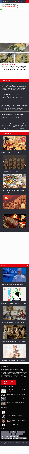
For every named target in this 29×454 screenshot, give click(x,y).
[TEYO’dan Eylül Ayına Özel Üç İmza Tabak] (3, 395)
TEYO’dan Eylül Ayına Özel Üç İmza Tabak (16, 394)
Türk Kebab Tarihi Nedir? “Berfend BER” (10, 230)
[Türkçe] (15, 1)
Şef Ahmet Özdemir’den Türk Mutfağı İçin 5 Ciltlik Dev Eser (14, 105)
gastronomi (4, 431)
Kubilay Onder (13, 431)
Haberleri (6, 133)
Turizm (13, 434)
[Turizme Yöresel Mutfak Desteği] (3, 425)
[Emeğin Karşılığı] (3, 412)
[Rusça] (21, 1)
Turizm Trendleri (5, 436)
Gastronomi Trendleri (14, 436)
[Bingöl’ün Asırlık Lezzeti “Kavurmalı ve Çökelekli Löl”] (3, 399)
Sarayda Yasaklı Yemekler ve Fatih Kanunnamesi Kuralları (14, 341)
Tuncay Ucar (20, 431)
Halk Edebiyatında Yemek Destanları (9, 171)
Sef (10, 434)
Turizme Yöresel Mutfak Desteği (13, 424)
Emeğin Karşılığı (10, 412)
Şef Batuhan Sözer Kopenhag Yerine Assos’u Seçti (12, 123)
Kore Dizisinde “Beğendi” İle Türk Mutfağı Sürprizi (12, 284)
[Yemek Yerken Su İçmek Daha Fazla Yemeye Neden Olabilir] (3, 403)
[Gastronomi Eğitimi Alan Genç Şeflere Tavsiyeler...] (3, 416)
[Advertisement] (14, 27)
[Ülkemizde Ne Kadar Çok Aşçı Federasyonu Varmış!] (3, 421)
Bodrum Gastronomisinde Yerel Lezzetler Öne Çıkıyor (13, 94)
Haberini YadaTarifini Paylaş (8, 382)
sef (8, 431)
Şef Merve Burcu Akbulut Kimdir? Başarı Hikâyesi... (12, 114)
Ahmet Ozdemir (5, 434)
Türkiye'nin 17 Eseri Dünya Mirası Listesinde (11, 211)
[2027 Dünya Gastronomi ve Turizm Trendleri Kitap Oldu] (3, 391)
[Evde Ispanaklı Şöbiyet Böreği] (14, 53)
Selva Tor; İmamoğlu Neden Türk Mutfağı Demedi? (12, 322)
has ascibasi (15, 438)
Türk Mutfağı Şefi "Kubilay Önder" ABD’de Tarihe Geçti (13, 85)
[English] (18, 1)
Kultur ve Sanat (19, 434)
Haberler (5, 80)
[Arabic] (24, 1)
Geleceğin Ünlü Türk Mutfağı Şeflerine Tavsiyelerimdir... (13, 360)
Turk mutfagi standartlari (7, 438)
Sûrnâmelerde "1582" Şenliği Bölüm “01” (10, 152)
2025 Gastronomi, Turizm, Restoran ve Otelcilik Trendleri (13, 303)
